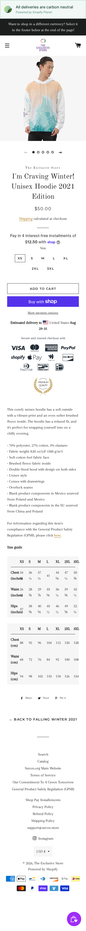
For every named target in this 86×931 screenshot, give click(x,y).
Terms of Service (43, 775)
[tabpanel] (43, 98)
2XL (35, 268)
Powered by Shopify (43, 869)
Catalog (43, 761)
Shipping (25, 218)
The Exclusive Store (48, 863)
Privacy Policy (43, 807)
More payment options (43, 312)
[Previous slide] (26, 152)
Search (43, 754)
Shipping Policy (43, 821)
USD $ (40, 851)
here (57, 535)
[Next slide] (60, 152)
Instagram (46, 838)
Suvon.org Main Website (43, 768)
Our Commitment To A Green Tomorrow (43, 782)
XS (20, 258)
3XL (50, 268)
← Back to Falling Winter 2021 (43, 719)
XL (65, 258)
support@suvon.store (43, 828)
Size (43, 248)
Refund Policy (43, 814)
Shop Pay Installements (43, 800)
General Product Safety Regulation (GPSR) (43, 789)
